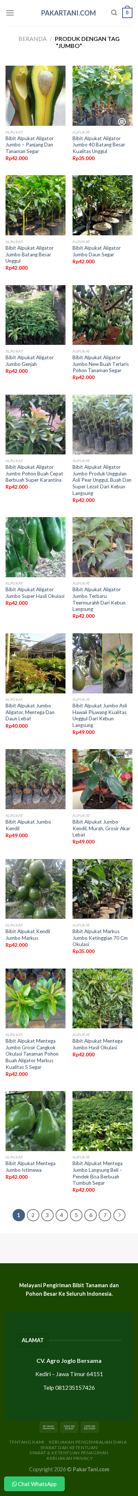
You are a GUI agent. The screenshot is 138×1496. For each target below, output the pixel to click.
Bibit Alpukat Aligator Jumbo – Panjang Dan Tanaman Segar (30, 144)
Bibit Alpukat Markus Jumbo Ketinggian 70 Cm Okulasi (100, 937)
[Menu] (10, 13)
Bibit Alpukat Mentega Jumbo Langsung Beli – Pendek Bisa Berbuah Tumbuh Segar (97, 1173)
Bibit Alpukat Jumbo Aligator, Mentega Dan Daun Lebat (30, 712)
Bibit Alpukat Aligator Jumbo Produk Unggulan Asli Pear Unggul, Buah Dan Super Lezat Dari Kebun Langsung (101, 480)
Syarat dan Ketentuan (69, 1447)
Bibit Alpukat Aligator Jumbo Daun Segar (96, 251)
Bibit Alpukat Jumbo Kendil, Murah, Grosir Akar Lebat (101, 828)
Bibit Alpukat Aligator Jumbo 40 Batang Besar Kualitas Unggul (98, 144)
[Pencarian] (114, 13)
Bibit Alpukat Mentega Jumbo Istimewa (31, 1166)
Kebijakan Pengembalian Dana (88, 1442)
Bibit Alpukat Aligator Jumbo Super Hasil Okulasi (35, 592)
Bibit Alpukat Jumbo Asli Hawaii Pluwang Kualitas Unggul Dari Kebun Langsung (99, 715)
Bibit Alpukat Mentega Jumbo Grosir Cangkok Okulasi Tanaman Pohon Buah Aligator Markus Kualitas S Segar (32, 1054)
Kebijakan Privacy (70, 1458)
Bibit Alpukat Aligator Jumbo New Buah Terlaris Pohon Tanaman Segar (100, 363)
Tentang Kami (26, 1442)
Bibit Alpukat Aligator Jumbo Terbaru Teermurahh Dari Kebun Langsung (98, 599)
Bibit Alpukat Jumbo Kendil (28, 825)
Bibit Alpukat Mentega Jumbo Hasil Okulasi (97, 1044)
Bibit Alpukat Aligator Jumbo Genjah (30, 360)
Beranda (32, 38)
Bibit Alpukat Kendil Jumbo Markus (28, 934)
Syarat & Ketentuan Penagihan (69, 1452)
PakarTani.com (68, 13)
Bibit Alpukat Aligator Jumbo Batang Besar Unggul (30, 254)
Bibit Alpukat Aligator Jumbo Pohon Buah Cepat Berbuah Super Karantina (34, 473)
